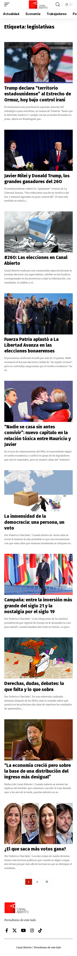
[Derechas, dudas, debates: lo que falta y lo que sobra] (38, 658)
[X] (14, 930)
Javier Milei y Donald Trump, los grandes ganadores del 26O (37, 178)
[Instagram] (32, 930)
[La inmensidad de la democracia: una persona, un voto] (38, 490)
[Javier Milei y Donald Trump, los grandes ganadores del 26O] (38, 150)
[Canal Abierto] (38, 4)
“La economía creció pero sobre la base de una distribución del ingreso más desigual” (37, 771)
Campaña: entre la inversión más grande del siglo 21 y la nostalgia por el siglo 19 (38, 605)
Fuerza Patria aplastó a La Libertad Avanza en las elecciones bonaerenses (31, 345)
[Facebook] (6, 930)
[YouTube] (23, 930)
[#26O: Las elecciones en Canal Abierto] (38, 232)
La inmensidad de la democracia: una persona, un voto (34, 522)
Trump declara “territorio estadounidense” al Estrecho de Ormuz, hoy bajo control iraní (37, 94)
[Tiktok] (40, 930)
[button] (8, 4)
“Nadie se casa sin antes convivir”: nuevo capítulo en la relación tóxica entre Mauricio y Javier (37, 435)
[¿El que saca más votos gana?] (38, 823)
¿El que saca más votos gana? (35, 849)
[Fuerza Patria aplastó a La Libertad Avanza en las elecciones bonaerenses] (38, 313)
